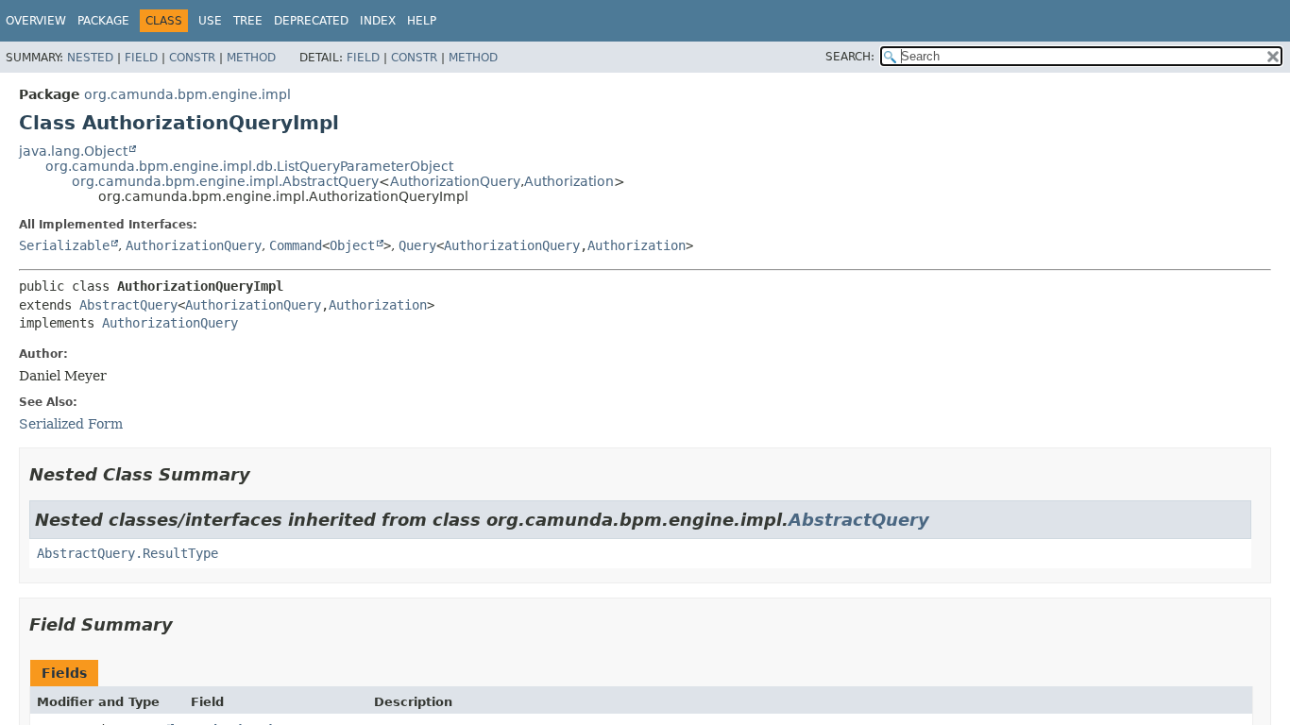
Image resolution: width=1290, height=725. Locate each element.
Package (103, 20)
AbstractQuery (128, 304)
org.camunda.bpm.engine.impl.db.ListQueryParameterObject (249, 166)
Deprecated (311, 20)
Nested (90, 57)
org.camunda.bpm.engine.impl (187, 94)
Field (141, 57)
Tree (248, 20)
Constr (192, 57)
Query (417, 245)
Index (378, 20)
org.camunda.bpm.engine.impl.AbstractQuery (225, 181)
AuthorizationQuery (455, 181)
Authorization (569, 181)
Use (210, 20)
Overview (36, 20)
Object (352, 245)
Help (421, 20)
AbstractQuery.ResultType (127, 553)
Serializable (64, 245)
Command (295, 245)
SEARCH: (849, 56)
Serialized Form (71, 423)
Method (251, 57)
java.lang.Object (73, 151)
